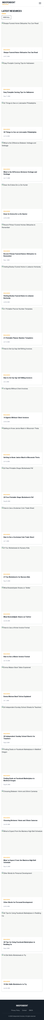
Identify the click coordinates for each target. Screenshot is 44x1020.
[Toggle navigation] (40, 3)
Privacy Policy (15, 1010)
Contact (24, 1010)
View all (6, 17)
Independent (22, 1005)
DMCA (31, 1010)
